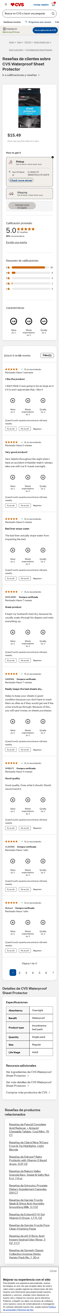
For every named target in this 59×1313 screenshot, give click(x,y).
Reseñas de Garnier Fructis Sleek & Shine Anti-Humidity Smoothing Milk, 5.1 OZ (26, 1203)
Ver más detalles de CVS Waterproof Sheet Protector (28, 1083)
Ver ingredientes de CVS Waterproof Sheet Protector (28, 1073)
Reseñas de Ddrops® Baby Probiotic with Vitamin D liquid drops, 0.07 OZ (28, 1160)
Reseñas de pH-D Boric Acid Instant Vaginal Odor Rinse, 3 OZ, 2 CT (27, 1239)
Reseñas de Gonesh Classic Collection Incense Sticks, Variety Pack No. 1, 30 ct (26, 1253)
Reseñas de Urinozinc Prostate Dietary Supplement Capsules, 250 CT (28, 1189)
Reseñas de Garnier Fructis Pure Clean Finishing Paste (29, 1226)
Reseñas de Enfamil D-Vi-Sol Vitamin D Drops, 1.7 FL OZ (27, 1216)
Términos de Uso (25, 1310)
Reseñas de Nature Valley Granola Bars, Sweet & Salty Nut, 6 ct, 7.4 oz (29, 1174)
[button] (6, 972)
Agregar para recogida (22, 206)
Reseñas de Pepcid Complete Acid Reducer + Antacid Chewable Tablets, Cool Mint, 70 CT (29, 1129)
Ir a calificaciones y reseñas (19, 75)
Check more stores (21, 180)
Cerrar (53, 1270)
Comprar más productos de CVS (26, 1092)
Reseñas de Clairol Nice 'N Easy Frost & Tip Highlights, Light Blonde (28, 1145)
